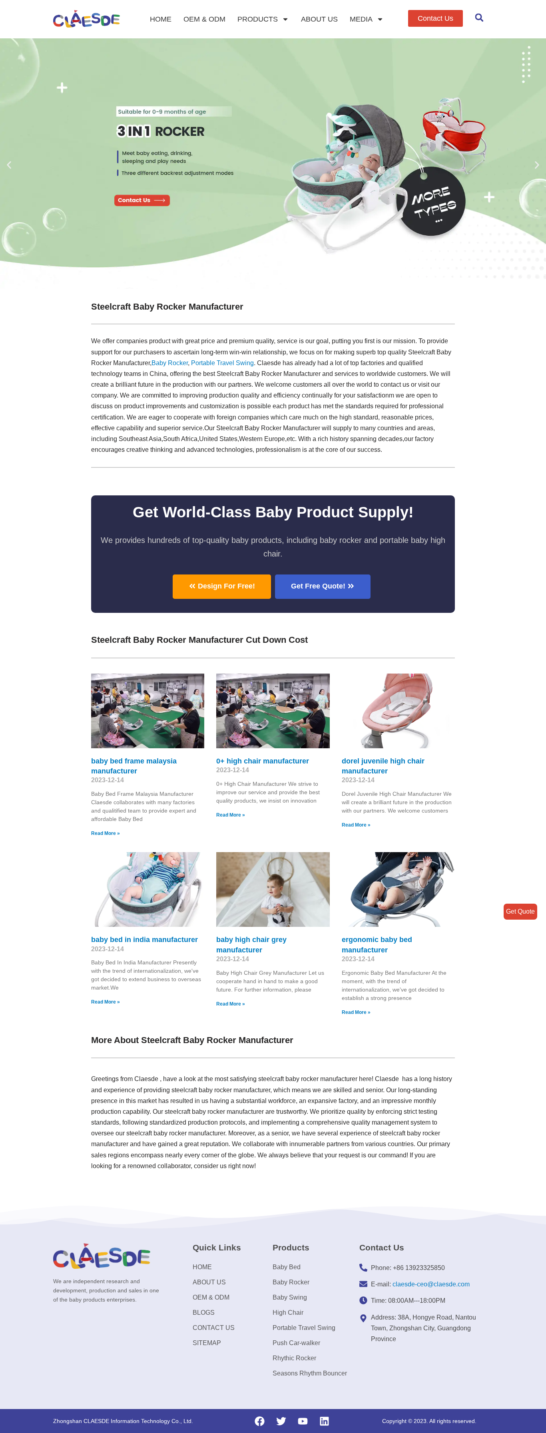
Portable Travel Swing (304, 1327)
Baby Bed (287, 1267)
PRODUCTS (257, 19)
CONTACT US (214, 1327)
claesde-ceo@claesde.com (431, 1284)
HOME (160, 19)
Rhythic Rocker (294, 1358)
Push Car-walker (296, 1343)
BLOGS (204, 1312)
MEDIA (361, 19)
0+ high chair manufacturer (262, 761)
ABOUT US (319, 19)
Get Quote (520, 911)
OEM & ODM (204, 19)
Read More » (105, 833)
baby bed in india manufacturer (144, 940)
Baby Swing (290, 1297)
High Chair (288, 1312)
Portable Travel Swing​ (222, 363)
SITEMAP (207, 1343)
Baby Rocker (169, 363)
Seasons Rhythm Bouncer (310, 1373)
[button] (435, 18)
